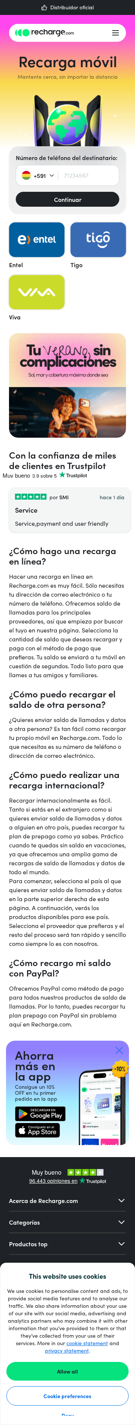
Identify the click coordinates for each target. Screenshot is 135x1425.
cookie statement (87, 1343)
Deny (68, 1415)
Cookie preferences (68, 1396)
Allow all (67, 1371)
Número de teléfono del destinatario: (66, 157)
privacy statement (67, 1350)
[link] (40, 1113)
